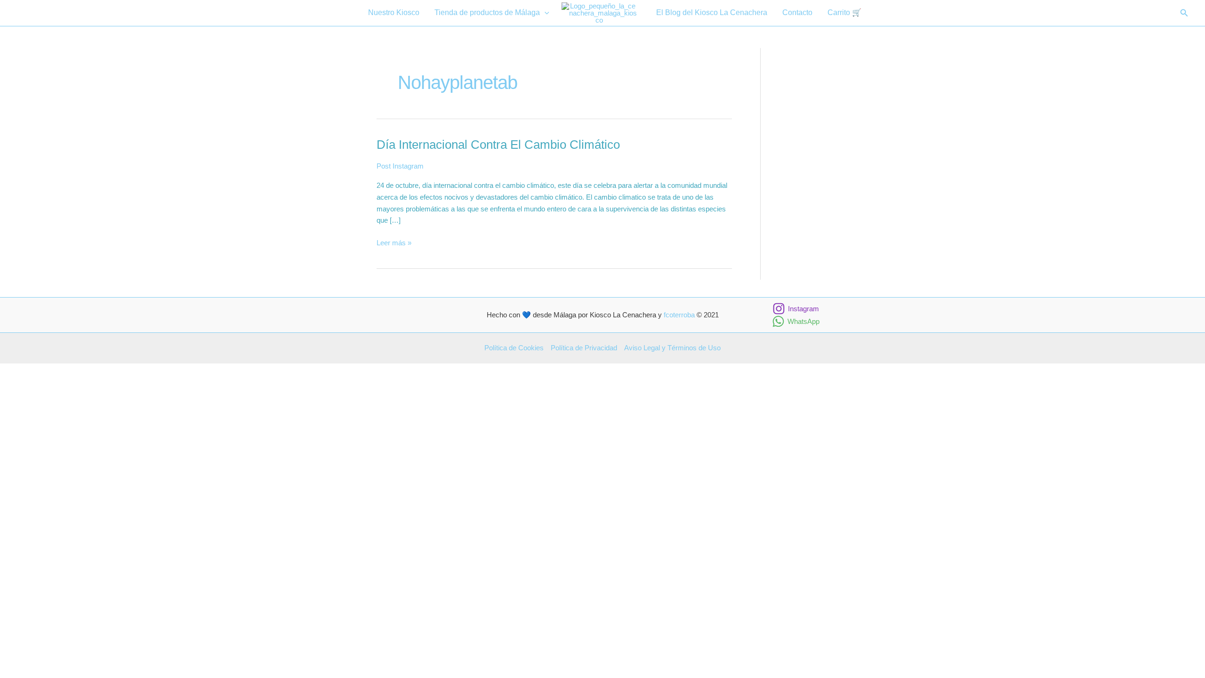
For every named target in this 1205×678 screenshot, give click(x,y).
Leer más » (394, 243)
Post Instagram (400, 166)
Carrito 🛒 (844, 12)
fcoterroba (679, 315)
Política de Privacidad (584, 348)
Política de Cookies (514, 348)
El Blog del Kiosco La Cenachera (711, 12)
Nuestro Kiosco (393, 12)
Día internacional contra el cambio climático (498, 144)
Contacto (797, 12)
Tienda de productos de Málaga (487, 12)
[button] (544, 13)
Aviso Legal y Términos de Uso (672, 348)
